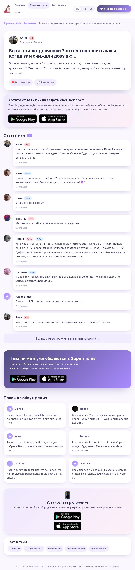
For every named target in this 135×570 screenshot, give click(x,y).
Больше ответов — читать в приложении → (68, 338)
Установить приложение (114, 8)
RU (77, 8)
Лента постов (38, 5)
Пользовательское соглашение (102, 566)
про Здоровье (99, 548)
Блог (18, 12)
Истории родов (76, 548)
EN (91, 8)
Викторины (59, 5)
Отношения (54, 548)
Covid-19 (15, 548)
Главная (20, 5)
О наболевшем (34, 548)
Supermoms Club (12, 23)
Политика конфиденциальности (64, 566)
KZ (84, 8)
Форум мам (30, 23)
